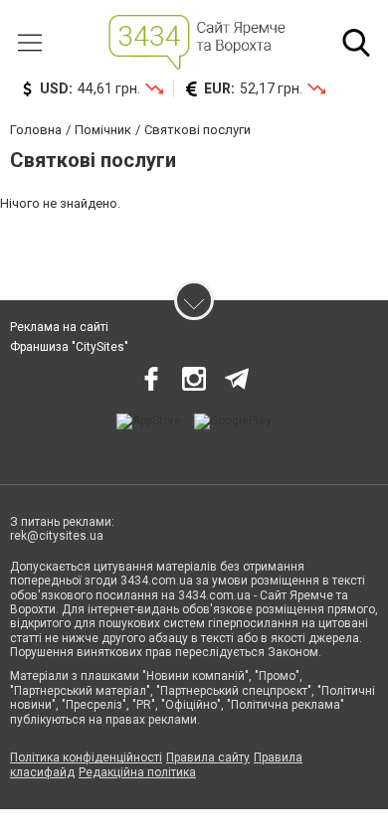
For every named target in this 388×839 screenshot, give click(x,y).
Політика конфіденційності (86, 757)
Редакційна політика (137, 772)
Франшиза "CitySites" (69, 347)
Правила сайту (208, 757)
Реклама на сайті (59, 327)
